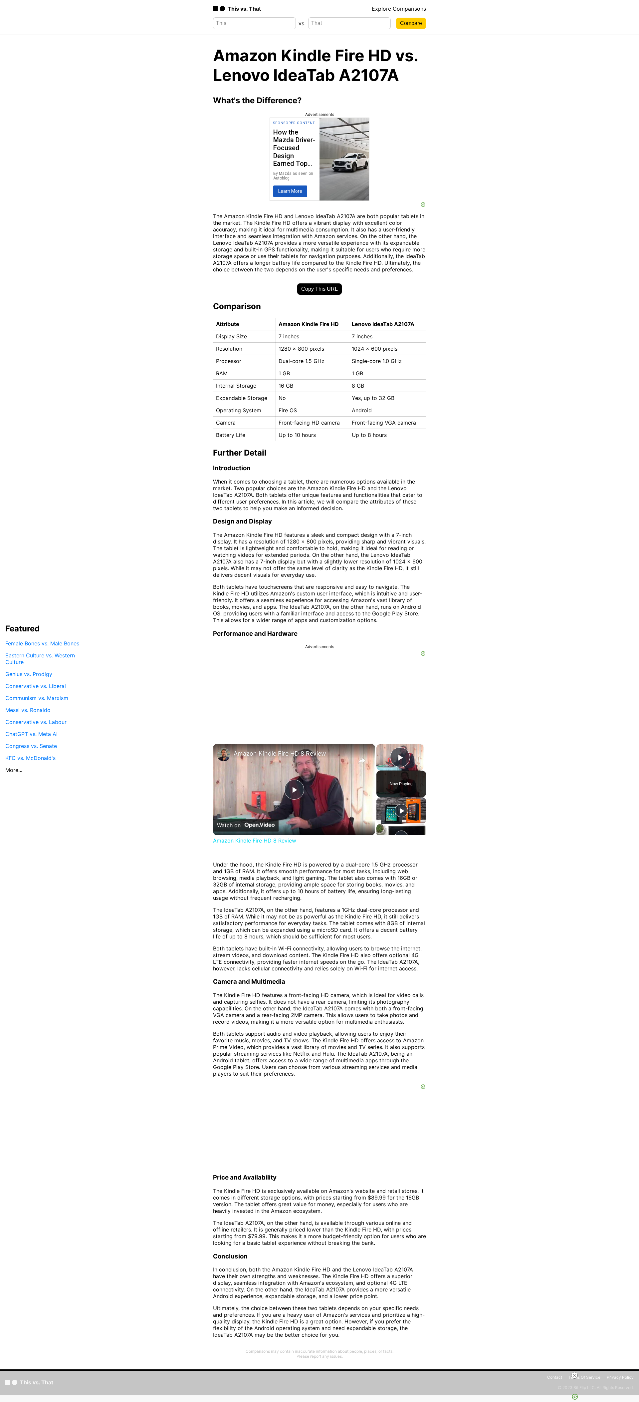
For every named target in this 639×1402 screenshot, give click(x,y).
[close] (574, 1375)
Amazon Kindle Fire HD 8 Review (280, 753)
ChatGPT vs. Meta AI (31, 733)
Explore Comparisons (399, 8)
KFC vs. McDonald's (30, 757)
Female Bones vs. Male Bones (42, 643)
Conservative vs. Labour (36, 721)
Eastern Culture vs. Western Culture (40, 658)
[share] (362, 761)
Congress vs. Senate (31, 745)
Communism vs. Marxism (36, 697)
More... (13, 769)
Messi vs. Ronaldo (28, 709)
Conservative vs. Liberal (35, 685)
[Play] (401, 810)
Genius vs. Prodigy (28, 673)
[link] (223, 754)
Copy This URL (319, 289)
